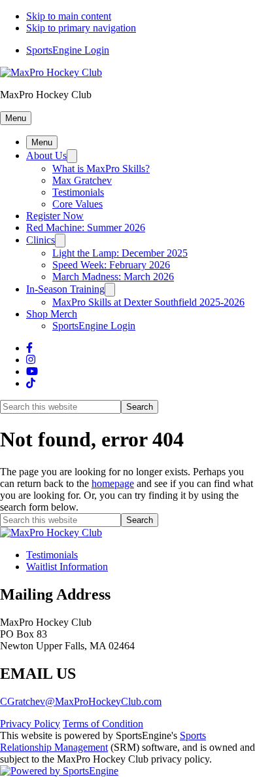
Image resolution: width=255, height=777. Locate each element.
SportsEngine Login (67, 50)
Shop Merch (51, 313)
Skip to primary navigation (81, 27)
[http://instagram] (30, 359)
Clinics (40, 239)
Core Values (77, 203)
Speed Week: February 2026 (111, 264)
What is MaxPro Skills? (101, 168)
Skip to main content (68, 16)
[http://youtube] (32, 371)
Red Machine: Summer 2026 (85, 227)
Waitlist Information (67, 566)
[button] (15, 118)
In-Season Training (65, 289)
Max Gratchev (82, 180)
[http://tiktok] (30, 383)
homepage (113, 483)
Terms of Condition (103, 723)
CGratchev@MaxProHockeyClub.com (81, 701)
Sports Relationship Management (103, 741)
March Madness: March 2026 (113, 276)
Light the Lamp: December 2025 (120, 253)
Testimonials (78, 192)
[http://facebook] (29, 347)
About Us (46, 155)
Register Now (55, 215)
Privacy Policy (30, 723)
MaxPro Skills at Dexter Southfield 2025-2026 (148, 302)
